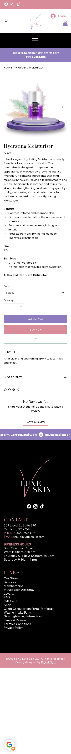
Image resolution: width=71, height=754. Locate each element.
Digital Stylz (48, 662)
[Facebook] (6, 4)
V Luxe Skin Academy (19, 590)
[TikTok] (18, 4)
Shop (7, 605)
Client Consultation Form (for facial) (29, 608)
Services (10, 582)
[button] (65, 23)
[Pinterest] (13, 389)
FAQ (7, 597)
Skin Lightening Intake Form (23, 616)
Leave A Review (15, 620)
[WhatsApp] (5, 389)
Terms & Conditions (17, 624)
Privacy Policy (13, 627)
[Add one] (20, 306)
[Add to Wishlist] (36, 340)
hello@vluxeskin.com (29, 537)
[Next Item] (62, 107)
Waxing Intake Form (18, 612)
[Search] (6, 20)
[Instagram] (12, 4)
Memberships (13, 586)
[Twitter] (17, 389)
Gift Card (10, 601)
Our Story (11, 578)
